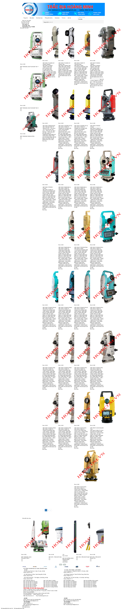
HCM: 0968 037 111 (26, 605)
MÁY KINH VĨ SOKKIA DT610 (96, 247)
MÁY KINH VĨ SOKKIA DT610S (49, 307)
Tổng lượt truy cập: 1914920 (28, 26)
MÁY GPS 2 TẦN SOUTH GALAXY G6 (81, 557)
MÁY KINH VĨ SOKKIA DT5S (96, 367)
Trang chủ (25, 18)
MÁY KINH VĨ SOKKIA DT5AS (49, 428)
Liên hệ (69, 18)
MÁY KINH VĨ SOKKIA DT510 (96, 307)
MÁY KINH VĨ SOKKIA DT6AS (65, 367)
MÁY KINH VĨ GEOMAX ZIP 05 (65, 125)
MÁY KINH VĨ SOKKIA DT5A (65, 428)
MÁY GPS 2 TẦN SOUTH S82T (69, 557)
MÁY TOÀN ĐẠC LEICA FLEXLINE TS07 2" (29, 108)
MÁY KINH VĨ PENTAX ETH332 (48, 187)
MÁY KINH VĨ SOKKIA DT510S (81, 307)
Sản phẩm (32, 18)
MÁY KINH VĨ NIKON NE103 (65, 187)
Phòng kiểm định (48, 18)
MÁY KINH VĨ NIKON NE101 (96, 187)
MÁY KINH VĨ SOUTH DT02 (80, 486)
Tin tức (63, 18)
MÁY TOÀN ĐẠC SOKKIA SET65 (27, 136)
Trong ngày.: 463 (26, 25)
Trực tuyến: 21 (25, 24)
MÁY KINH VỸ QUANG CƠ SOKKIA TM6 (64, 63)
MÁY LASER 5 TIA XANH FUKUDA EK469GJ (26, 545)
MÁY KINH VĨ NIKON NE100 (65, 247)
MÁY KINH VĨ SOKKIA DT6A (49, 367)
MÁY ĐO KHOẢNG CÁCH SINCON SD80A (54, 559)
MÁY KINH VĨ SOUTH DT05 (80, 428)
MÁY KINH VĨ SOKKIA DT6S (80, 367)
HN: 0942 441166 (26, 607)
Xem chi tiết (22, 64)
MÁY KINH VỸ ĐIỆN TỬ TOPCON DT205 (79, 63)
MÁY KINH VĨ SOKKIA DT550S (65, 307)
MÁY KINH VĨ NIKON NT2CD (49, 125)
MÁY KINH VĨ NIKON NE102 (80, 187)
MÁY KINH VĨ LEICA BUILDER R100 (97, 428)
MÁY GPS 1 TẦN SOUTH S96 (41, 557)
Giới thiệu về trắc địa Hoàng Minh (33, 588)
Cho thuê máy (39, 18)
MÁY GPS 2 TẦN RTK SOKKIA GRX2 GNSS (96, 557)
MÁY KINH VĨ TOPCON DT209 (80, 247)
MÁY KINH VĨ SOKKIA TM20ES (95, 63)
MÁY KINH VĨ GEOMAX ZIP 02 (81, 125)
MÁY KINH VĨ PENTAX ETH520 (95, 126)
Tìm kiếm (80, 19)
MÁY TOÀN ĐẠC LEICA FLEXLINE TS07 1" (29, 66)
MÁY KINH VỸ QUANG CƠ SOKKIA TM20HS (48, 63)
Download (57, 18)
